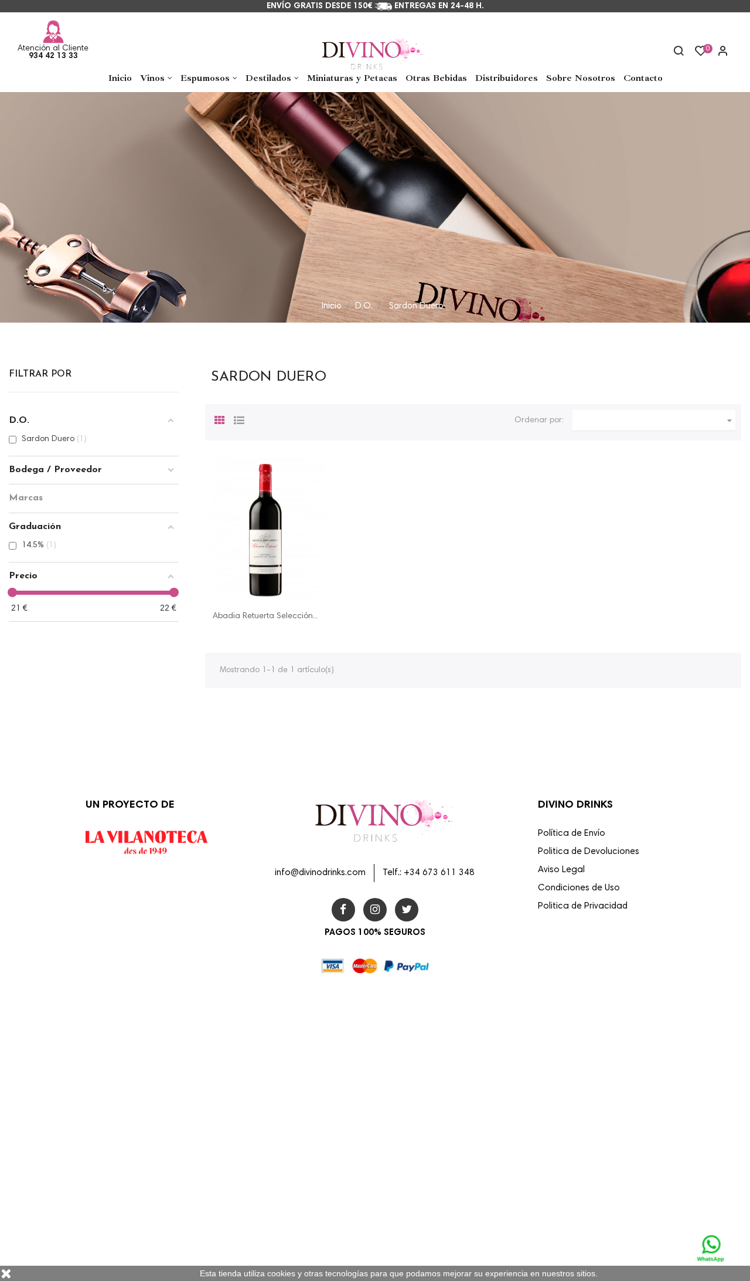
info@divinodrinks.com (320, 873)
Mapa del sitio (408, 1208)
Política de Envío (571, 833)
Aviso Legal (561, 870)
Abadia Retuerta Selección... (265, 616)
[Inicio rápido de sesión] (718, 52)
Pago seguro (405, 1132)
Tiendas (397, 1233)
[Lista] (239, 419)
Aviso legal (402, 1056)
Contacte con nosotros (423, 1182)
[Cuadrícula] (220, 419)
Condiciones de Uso (579, 888)
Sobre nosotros (409, 1107)
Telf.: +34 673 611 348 (429, 873)
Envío (393, 1031)
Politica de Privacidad (583, 906)
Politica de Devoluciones (588, 852)
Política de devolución (421, 1157)
